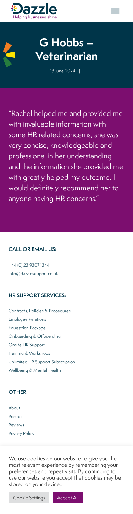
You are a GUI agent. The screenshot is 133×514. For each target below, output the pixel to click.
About (14, 408)
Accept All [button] (67, 498)
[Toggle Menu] (115, 10)
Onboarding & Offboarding (35, 336)
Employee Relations (27, 319)
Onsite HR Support (27, 345)
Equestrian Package (27, 328)
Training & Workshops (29, 353)
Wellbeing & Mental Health (35, 370)
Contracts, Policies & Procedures (40, 311)
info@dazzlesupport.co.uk (33, 273)
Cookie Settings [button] (29, 498)
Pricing (15, 416)
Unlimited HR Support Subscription (42, 362)
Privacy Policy (21, 433)
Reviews (16, 425)
